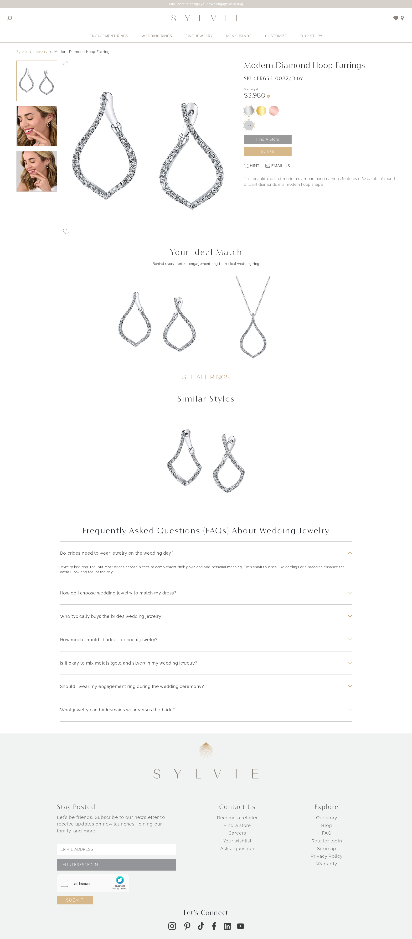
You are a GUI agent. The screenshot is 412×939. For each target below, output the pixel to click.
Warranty (326, 863)
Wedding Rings (157, 36)
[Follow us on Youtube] (240, 926)
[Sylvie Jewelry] (206, 18)
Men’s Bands (239, 36)
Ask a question (237, 848)
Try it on (268, 151)
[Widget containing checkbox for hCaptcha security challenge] (93, 883)
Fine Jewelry (199, 36)
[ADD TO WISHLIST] (66, 231)
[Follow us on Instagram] (172, 926)
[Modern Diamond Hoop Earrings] (206, 466)
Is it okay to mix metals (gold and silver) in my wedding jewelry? (128, 663)
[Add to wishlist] (395, 18)
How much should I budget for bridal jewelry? (109, 639)
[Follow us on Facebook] (214, 926)
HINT (254, 166)
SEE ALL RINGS (206, 377)
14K (249, 125)
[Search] (9, 18)
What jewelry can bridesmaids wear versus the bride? (117, 709)
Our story (326, 817)
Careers (237, 833)
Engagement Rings (109, 36)
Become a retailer (237, 817)
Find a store (237, 825)
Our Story (311, 36)
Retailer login (326, 840)
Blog (326, 825)
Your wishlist (237, 840)
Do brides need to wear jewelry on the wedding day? (116, 553)
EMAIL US (280, 166)
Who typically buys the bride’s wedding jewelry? (112, 616)
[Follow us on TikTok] (201, 926)
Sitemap (326, 848)
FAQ (326, 833)
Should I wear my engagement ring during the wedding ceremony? (132, 686)
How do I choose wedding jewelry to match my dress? (118, 592)
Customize (276, 36)
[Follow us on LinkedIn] (227, 926)
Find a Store (267, 139)
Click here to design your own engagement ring (206, 4)
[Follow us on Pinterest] (187, 926)
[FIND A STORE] (402, 18)
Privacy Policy (327, 856)
